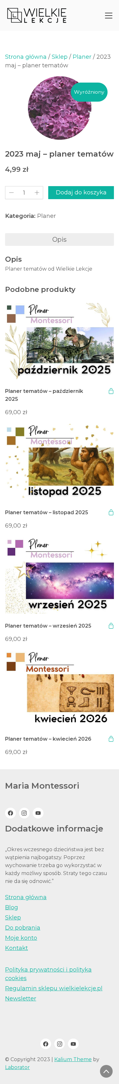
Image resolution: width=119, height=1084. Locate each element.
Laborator (17, 1067)
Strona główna (26, 56)
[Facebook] (10, 813)
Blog (11, 907)
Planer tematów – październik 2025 (44, 395)
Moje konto (21, 937)
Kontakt (16, 948)
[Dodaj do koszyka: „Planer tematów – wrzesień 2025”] (111, 626)
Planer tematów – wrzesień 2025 (48, 626)
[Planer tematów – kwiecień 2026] (59, 689)
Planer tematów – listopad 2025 (46, 512)
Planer (82, 56)
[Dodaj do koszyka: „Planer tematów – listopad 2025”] (111, 512)
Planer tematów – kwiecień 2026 (48, 739)
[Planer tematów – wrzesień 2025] (59, 575)
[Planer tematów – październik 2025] (59, 341)
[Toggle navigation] (108, 15)
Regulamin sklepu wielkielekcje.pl (53, 988)
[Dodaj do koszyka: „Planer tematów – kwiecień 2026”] (111, 739)
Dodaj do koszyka (81, 192)
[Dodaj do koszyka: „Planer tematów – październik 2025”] (111, 391)
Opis (59, 239)
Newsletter (20, 998)
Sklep (60, 56)
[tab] (59, 239)
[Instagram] (24, 813)
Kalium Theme (73, 1059)
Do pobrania (22, 927)
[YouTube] (38, 813)
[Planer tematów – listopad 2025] (59, 462)
